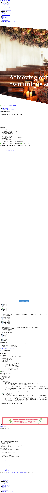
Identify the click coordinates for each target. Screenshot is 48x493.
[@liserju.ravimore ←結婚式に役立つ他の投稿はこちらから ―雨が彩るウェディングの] (30, 285)
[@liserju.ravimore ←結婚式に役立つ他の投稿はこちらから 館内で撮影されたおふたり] (30, 227)
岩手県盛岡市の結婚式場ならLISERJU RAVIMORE (17, 472)
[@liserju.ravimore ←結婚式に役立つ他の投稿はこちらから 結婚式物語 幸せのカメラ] (18, 256)
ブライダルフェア (6, 3)
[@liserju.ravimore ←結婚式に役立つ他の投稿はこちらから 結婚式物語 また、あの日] (6, 256)
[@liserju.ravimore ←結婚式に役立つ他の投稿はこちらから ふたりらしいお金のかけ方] (6, 168)
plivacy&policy (9, 21)
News (5, 18)
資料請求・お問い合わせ (9, 7)
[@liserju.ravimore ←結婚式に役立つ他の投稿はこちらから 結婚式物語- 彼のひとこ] (30, 256)
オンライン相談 (5, 4)
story (6, 15)
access (5, 20)
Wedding (6, 10)
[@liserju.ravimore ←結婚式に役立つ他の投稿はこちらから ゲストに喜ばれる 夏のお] (6, 284)
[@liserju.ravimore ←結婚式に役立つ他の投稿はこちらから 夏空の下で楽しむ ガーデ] (18, 284)
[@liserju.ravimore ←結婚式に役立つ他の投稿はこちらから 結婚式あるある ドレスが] (6, 227)
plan (4, 17)
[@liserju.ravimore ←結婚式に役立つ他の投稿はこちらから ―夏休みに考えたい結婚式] (6, 198)
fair (6, 13)
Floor (5, 11)
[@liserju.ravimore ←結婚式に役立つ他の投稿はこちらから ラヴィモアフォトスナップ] (18, 227)
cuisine (5, 12)
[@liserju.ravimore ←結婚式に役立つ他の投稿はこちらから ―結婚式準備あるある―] (30, 197)
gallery (7, 16)
